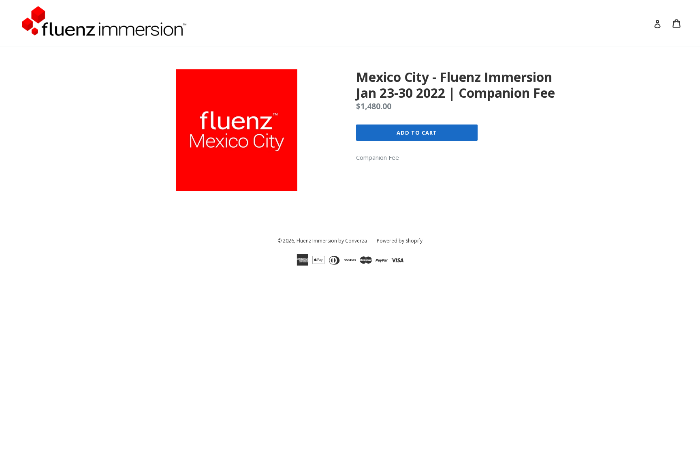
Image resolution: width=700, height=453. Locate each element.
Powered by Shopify (400, 240)
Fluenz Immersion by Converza (332, 240)
